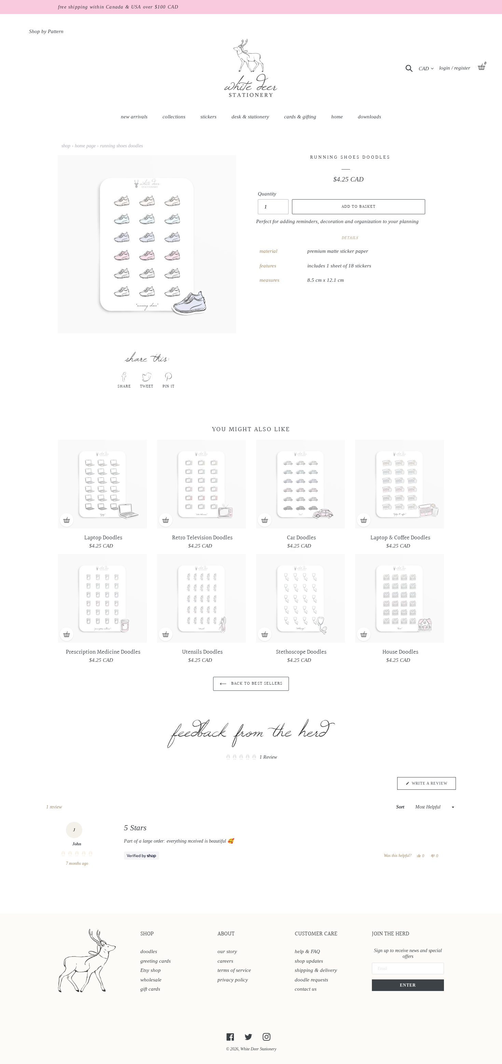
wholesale (151, 979)
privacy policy (233, 979)
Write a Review (433, 785)
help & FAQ (307, 951)
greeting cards (155, 961)
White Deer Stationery (258, 1049)
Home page (85, 145)
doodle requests (311, 979)
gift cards (150, 989)
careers (225, 961)
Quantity (267, 193)
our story (227, 951)
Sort (401, 807)
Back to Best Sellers (256, 683)
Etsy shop (150, 970)
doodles (148, 951)
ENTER (408, 985)
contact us (306, 989)
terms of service (234, 970)
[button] (251, 757)
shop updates (309, 961)
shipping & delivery (316, 970)
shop (65, 145)
